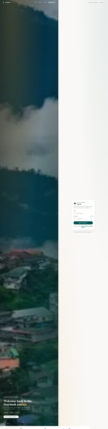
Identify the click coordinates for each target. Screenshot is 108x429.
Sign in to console (82, 222)
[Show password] (91, 218)
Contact (44, 2)
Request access (102, 2)
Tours (36, 2)
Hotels (40, 2)
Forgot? (91, 216)
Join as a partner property (10, 416)
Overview (90, 2)
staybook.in (51, 2)
